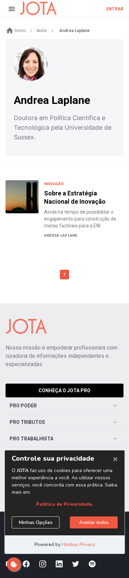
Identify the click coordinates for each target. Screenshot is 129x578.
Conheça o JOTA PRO (64, 390)
